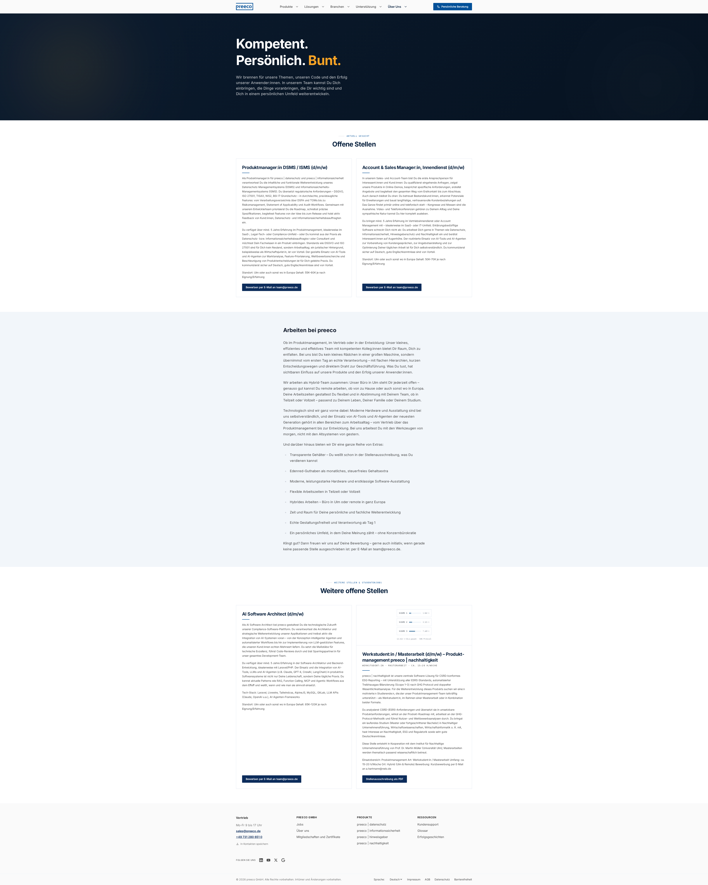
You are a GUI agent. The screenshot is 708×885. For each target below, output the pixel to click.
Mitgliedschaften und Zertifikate (318, 837)
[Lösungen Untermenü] (324, 6)
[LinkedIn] (261, 860)
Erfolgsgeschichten (430, 837)
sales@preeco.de (248, 831)
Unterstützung (366, 6)
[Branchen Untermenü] (349, 6)
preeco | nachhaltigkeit (373, 843)
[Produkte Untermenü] (298, 6)
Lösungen (311, 6)
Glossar (422, 830)
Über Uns (394, 6)
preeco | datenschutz (371, 824)
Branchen (337, 6)
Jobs (299, 824)
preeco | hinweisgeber (372, 837)
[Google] (283, 860)
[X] (276, 860)
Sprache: (379, 879)
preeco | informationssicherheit (378, 830)
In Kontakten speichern (254, 843)
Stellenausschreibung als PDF (384, 779)
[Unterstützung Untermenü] (381, 6)
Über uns (302, 830)
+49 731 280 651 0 (249, 837)
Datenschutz (442, 879)
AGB (427, 879)
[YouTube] (268, 860)
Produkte (286, 6)
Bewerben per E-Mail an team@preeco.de (272, 287)
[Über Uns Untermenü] (406, 6)
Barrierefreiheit (463, 879)
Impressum (413, 879)
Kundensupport (427, 824)
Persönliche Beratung (454, 6)
